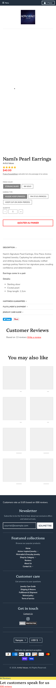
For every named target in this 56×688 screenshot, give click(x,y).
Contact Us (27, 566)
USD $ (34, 640)
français (19, 640)
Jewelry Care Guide (12, 312)
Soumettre (45, 525)
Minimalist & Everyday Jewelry (28, 554)
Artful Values (8, 163)
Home (28, 548)
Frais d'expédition (10, 174)
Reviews (28, 560)
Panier (50, 3)
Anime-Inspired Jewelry (27, 551)
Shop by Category (27, 557)
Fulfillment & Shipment (14, 306)
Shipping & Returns (28, 589)
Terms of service (28, 598)
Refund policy (28, 595)
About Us (28, 563)
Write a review (34, 337)
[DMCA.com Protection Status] (28, 624)
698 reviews (6, 686)
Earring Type (7, 192)
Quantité (6, 208)
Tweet (7, 319)
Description (9, 247)
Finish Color (7, 182)
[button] (10, 167)
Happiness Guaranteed (14, 301)
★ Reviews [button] (5, 678)
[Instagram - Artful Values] (28, 619)
